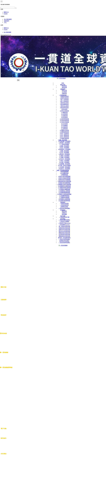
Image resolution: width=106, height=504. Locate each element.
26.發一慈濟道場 (64, 136)
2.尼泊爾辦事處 (64, 173)
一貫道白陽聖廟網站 (64, 220)
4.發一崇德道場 (64, 101)
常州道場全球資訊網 (64, 234)
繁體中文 (6, 12)
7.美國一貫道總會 (64, 151)
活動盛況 (64, 93)
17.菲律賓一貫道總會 (64, 167)
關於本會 (62, 84)
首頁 (63, 83)
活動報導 (62, 89)
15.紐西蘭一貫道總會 (64, 164)
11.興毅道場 (64, 112)
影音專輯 (64, 214)
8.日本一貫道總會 (64, 152)
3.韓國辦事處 (64, 174)
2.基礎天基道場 (64, 98)
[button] (2, 9)
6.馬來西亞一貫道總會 (64, 149)
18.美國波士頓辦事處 (64, 199)
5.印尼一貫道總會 (64, 147)
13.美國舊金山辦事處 (64, 191)
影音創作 (62, 210)
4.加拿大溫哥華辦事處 (64, 176)
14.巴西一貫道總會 (64, 162)
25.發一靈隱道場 (64, 135)
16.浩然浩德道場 (64, 120)
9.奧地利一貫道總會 (64, 154)
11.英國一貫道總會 (64, 157)
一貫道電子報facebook (64, 223)
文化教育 (64, 92)
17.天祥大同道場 (64, 122)
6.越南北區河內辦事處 (64, 179)
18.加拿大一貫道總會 (64, 168)
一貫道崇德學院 (64, 205)
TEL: (5, 22)
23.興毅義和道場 (64, 132)
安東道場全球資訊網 (64, 228)
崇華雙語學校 (64, 206)
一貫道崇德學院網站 (64, 242)
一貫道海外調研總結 (64, 208)
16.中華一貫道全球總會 (64, 165)
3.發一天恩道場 (64, 99)
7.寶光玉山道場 (64, 106)
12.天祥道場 (64, 114)
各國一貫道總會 (62, 140)
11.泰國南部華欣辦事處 (64, 187)
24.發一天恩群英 (64, 133)
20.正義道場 (64, 127)
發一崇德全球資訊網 (64, 226)
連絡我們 (6, 21)
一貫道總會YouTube (64, 224)
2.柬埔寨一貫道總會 (64, 142)
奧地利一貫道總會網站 (64, 237)
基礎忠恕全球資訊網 (64, 229)
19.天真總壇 (64, 125)
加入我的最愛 (8, 19)
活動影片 (64, 212)
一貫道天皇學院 (64, 203)
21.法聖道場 (64, 128)
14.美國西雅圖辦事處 (64, 192)
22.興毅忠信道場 (64, 130)
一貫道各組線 (63, 95)
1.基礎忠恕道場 (64, 96)
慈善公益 (64, 90)
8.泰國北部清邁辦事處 (64, 183)
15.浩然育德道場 (64, 119)
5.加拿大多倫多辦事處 (64, 178)
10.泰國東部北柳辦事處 (64, 186)
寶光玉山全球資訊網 (64, 231)
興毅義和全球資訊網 (64, 236)
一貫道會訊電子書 (64, 217)
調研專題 (64, 211)
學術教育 (62, 202)
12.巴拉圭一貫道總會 (64, 159)
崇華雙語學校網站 (64, 241)
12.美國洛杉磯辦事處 (64, 189)
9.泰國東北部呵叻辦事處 (64, 184)
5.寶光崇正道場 (64, 102)
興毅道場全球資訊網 (64, 233)
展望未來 (64, 87)
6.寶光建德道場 (64, 104)
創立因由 (64, 86)
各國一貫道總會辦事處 (63, 170)
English (5, 13)
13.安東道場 (64, 115)
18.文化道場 (64, 123)
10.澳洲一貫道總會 (64, 155)
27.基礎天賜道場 (64, 138)
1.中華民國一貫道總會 (64, 141)
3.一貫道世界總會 (64, 144)
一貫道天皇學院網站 (64, 239)
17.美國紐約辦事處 (64, 197)
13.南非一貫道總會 (64, 160)
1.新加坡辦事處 (64, 171)
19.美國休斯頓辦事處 (64, 200)
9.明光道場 (64, 109)
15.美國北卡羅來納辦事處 (64, 194)
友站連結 (62, 218)
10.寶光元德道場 (64, 111)
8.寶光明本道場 (64, 107)
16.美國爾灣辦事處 (64, 195)
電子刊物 (62, 216)
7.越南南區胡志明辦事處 (64, 181)
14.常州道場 (64, 117)
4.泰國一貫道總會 (64, 146)
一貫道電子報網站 (64, 221)
